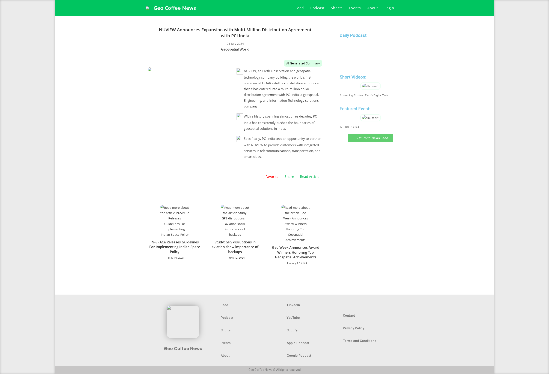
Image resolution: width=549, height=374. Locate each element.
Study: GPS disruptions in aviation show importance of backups (235, 247)
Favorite (272, 176)
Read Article (309, 176)
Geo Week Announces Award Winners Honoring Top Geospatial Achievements (295, 252)
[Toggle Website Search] (401, 8)
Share (289, 176)
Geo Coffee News (175, 7)
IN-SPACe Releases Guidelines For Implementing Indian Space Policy (174, 247)
